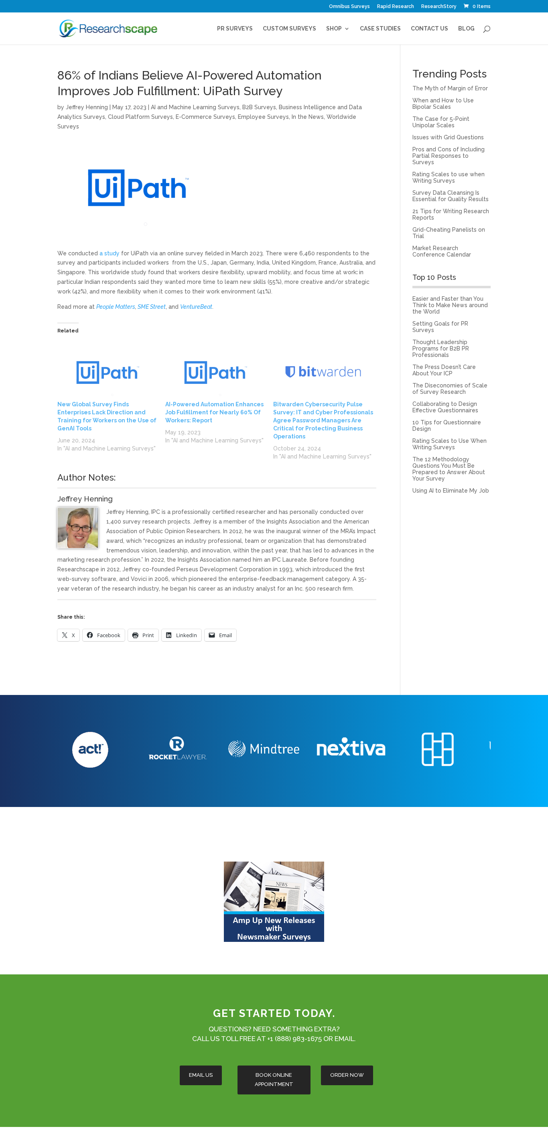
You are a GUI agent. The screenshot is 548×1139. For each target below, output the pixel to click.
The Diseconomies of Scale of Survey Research (449, 388)
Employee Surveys (263, 117)
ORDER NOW (347, 1075)
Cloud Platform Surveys (140, 117)
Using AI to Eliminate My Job (450, 490)
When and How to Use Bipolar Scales (443, 103)
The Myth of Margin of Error (450, 88)
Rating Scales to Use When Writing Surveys (449, 444)
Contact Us (429, 29)
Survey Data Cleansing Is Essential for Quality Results (450, 195)
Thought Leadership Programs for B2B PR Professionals (440, 348)
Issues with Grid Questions (448, 137)
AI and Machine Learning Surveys (195, 107)
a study (109, 253)
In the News (308, 117)
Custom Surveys (289, 29)
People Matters (115, 307)
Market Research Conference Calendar (441, 251)
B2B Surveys (259, 107)
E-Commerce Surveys (205, 117)
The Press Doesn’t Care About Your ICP (444, 370)
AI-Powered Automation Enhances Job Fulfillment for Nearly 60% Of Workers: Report (214, 412)
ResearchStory (439, 6)
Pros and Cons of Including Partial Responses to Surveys (448, 155)
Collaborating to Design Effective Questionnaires (445, 407)
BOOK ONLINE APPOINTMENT (274, 1079)
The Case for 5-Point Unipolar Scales (440, 122)
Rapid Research (395, 6)
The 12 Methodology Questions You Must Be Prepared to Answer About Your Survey (448, 469)
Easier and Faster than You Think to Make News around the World (450, 305)
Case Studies (380, 29)
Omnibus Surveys (349, 6)
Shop (334, 29)
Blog (466, 29)
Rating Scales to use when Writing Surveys (448, 177)
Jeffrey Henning (87, 107)
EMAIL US (201, 1075)
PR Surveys (235, 29)
